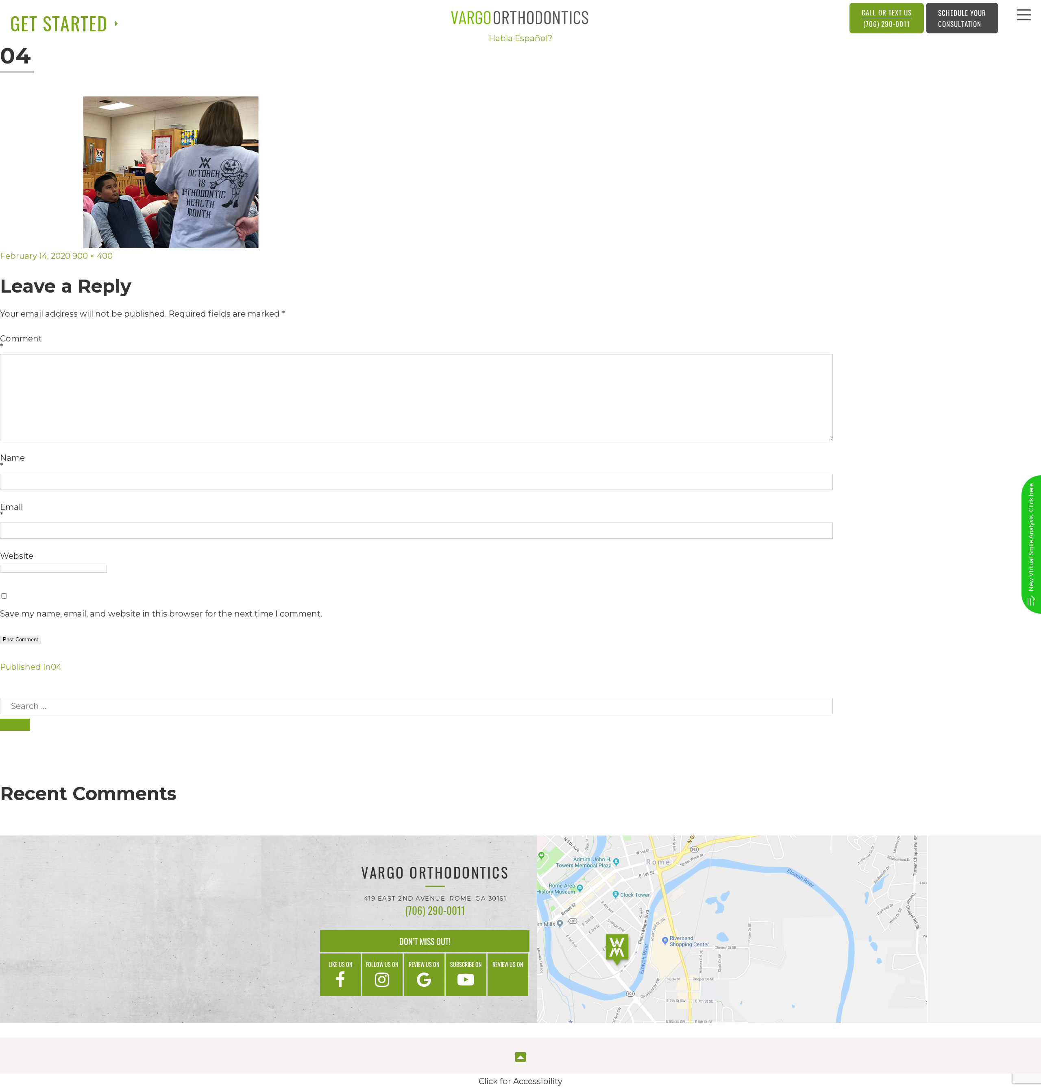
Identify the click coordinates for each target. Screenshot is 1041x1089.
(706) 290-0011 (886, 18)
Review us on (424, 964)
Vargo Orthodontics (435, 873)
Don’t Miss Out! (424, 941)
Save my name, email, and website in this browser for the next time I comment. (161, 614)
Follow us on (382, 964)
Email (11, 511)
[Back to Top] (520, 1056)
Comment (21, 343)
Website (16, 556)
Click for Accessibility (520, 1081)
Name (12, 462)
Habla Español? (520, 38)
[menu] (1024, 17)
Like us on (340, 964)
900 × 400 (92, 256)
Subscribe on (465, 964)
